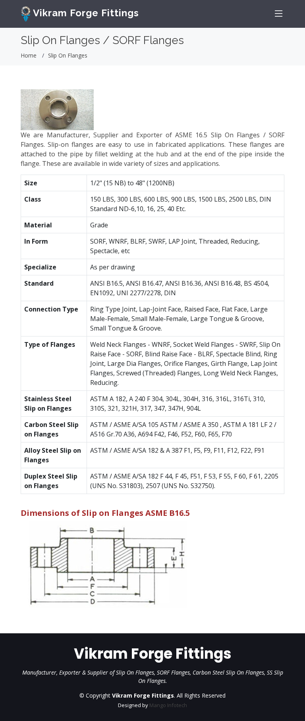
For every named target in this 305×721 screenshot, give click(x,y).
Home (29, 55)
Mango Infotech (168, 705)
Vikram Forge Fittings (85, 13)
